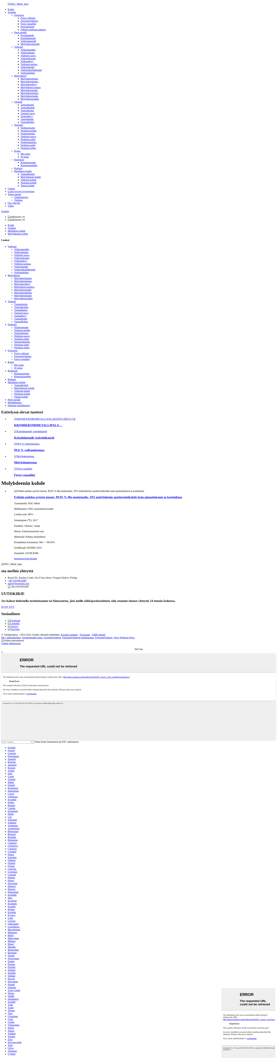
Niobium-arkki (28, 139)
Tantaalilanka (27, 110)
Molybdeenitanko (29, 81)
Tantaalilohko (27, 122)
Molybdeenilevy (29, 84)
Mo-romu (25, 154)
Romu (17, 151)
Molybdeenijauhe (29, 96)
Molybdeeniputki (29, 90)
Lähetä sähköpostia (11, 643)
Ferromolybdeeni (29, 21)
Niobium (18, 125)
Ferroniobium (27, 26)
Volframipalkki (28, 49)
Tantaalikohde (28, 107)
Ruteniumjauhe (28, 162)
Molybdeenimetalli (30, 44)
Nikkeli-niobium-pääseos (33, 29)
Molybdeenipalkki (30, 99)
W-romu (25, 156)
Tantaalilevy (27, 116)
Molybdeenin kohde (31, 177)
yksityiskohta (30, 558)
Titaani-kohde (27, 185)
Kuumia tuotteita (69, 634)
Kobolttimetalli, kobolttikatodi (34, 437)
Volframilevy (27, 61)
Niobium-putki (28, 145)
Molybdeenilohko (29, 93)
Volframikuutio (28, 58)
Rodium (18, 168)
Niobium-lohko (28, 148)
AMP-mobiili (98, 634)
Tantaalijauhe (27, 104)
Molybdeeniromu (25, 462)
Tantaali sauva (28, 113)
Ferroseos (19, 15)
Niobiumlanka (28, 133)
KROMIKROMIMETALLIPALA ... (38, 425)
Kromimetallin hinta (32, 637)
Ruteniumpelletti (29, 165)
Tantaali (18, 102)
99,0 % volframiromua (29, 450)
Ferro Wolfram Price (124, 637)
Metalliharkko (15, 402)
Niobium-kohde (29, 130)
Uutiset (11, 188)
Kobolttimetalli (28, 38)
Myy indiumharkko (11, 637)
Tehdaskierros (21, 197)
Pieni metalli (20, 32)
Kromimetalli (27, 35)
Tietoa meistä (14, 194)
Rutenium (19, 159)
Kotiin (11, 9)
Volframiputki (27, 67)
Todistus (18, 200)
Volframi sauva (28, 55)
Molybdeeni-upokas (31, 87)
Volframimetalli (28, 41)
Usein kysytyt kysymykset (21, 191)
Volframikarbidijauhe (31, 70)
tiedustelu (19, 558)
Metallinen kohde (23, 171)
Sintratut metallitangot (19, 405)
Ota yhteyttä (14, 203)
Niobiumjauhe (28, 128)
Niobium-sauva (28, 136)
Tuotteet (12, 12)
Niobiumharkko (29, 142)
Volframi (18, 47)
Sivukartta (85, 634)
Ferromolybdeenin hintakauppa (78, 637)
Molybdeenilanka (29, 78)
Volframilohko (28, 73)
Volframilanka (28, 52)
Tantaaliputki (27, 119)
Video (11, 206)
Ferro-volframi (28, 18)
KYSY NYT (7, 607)
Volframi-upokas (29, 64)
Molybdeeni (20, 75)
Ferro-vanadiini (28, 23)
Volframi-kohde (28, 180)
